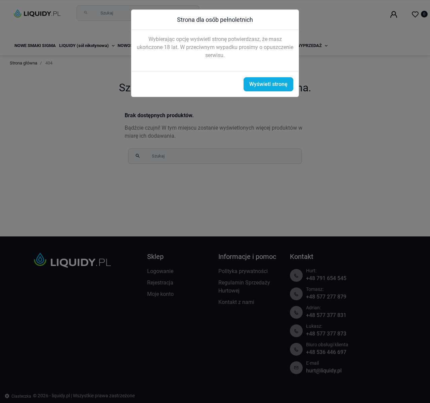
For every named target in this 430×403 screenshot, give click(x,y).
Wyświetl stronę (268, 84)
